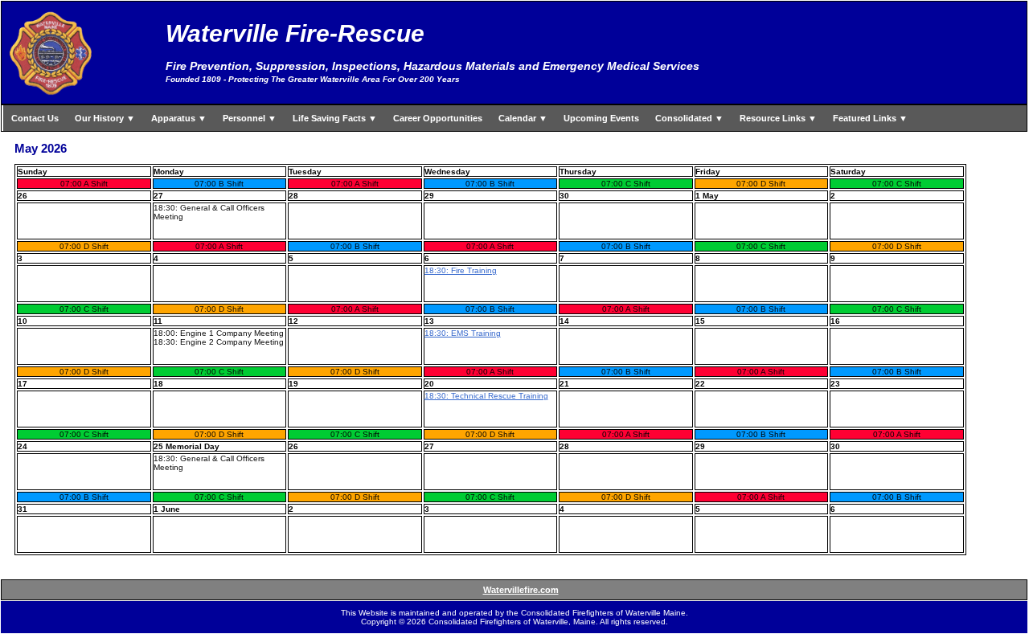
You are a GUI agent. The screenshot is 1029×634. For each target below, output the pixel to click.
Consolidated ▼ (689, 118)
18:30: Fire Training (460, 270)
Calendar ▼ (522, 118)
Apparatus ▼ (179, 118)
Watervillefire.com (521, 590)
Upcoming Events (601, 118)
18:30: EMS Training (462, 333)
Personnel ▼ (250, 118)
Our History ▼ (105, 118)
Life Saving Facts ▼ (335, 118)
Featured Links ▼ (870, 118)
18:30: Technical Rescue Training (486, 395)
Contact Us (35, 118)
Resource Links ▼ (778, 118)
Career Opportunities (437, 118)
